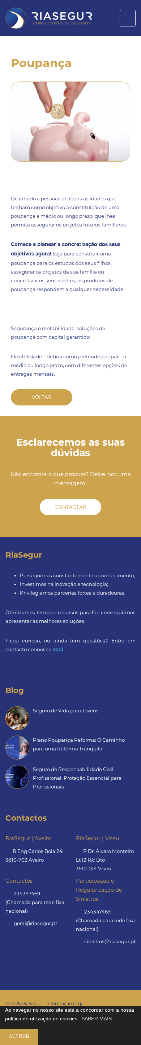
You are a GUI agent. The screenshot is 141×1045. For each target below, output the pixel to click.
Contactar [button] (70, 507)
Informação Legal (65, 1003)
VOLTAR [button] (42, 397)
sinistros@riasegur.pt (110, 941)
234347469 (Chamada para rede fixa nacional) (34, 902)
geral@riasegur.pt (35, 923)
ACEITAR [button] (19, 1036)
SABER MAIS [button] (96, 1018)
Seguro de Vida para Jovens (66, 710)
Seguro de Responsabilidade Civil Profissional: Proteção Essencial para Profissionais (77, 778)
